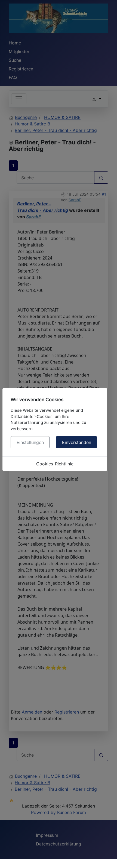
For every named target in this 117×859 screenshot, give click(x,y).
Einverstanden (76, 442)
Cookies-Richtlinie (54, 463)
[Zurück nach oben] (107, 849)
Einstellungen (30, 442)
